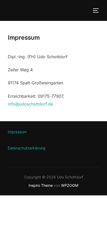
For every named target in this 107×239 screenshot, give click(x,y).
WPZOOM (69, 185)
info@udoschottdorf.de (30, 104)
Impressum (17, 132)
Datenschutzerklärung (26, 148)
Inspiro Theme (41, 185)
